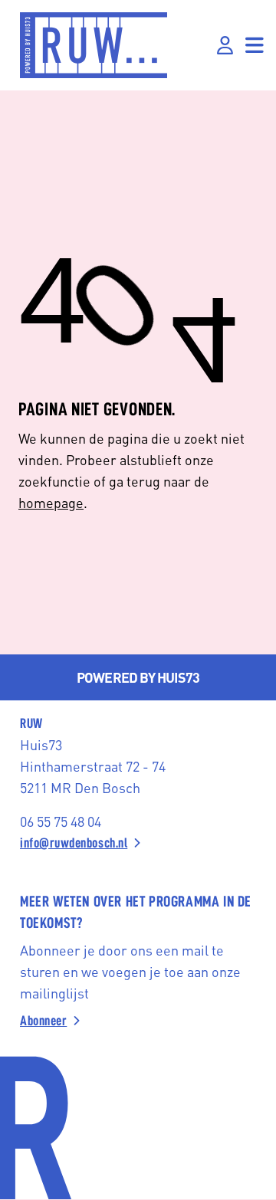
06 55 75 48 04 (60, 821)
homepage (51, 502)
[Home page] (93, 45)
